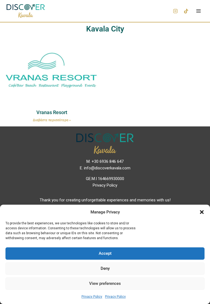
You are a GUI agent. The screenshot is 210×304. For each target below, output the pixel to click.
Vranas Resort (51, 112)
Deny (105, 268)
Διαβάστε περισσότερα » (52, 120)
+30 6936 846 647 (108, 161)
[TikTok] (186, 11)
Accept (105, 253)
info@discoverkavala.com (107, 168)
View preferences (105, 283)
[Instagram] (175, 11)
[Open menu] (198, 11)
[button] (202, 212)
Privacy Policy (91, 297)
